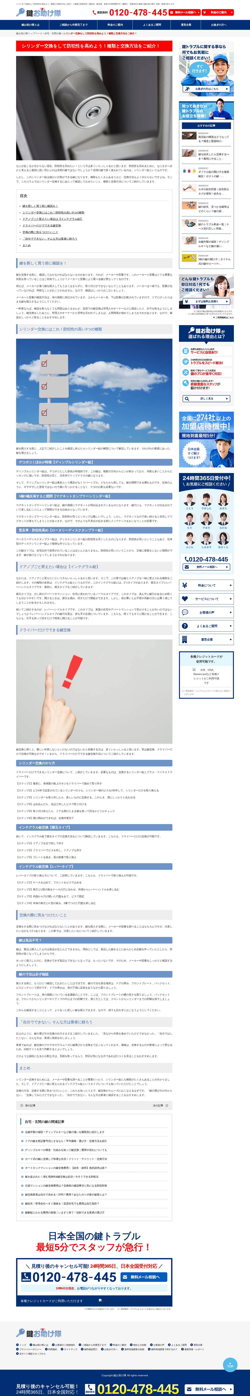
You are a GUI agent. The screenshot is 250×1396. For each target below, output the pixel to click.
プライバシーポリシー (30, 1349)
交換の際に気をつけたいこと (40, 232)
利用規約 (52, 1349)
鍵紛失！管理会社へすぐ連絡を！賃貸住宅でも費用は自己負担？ (62, 1203)
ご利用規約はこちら (225, 317)
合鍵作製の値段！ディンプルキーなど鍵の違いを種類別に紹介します (65, 1132)
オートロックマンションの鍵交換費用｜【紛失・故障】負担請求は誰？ (66, 1167)
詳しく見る (207, 398)
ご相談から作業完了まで (94, 1345)
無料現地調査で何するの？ (164, 1349)
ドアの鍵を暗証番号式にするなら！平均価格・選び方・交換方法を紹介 (66, 1140)
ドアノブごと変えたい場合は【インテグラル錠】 (53, 218)
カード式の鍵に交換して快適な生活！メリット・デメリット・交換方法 (66, 1158)
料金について (207, 585)
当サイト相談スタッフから (32, 1353)
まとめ (27, 245)
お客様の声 (207, 612)
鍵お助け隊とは (40, 1345)
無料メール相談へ (207, 566)
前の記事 (30, 1105)
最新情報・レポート (194, 1349)
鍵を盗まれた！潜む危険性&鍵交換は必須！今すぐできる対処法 (61, 1176)
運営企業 (207, 639)
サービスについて (207, 598)
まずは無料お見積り (207, 301)
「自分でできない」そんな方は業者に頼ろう (50, 238)
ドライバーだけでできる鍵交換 (42, 225)
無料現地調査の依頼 (134, 1349)
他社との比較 (139, 1345)
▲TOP (230, 1364)
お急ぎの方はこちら (207, 88)
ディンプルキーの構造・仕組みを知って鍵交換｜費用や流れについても (66, 1149)
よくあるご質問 (207, 626)
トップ (22, 1345)
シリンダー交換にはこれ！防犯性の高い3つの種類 (53, 212)
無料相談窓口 (90, 1349)
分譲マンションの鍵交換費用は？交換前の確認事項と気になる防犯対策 (66, 1185)
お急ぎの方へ (110, 1349)
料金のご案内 (119, 1345)
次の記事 (158, 1105)
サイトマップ (70, 1349)
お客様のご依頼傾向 (65, 1345)
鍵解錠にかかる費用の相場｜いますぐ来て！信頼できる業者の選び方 (65, 1212)
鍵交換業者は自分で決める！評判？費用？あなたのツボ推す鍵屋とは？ (66, 1194)
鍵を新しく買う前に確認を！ (40, 205)
